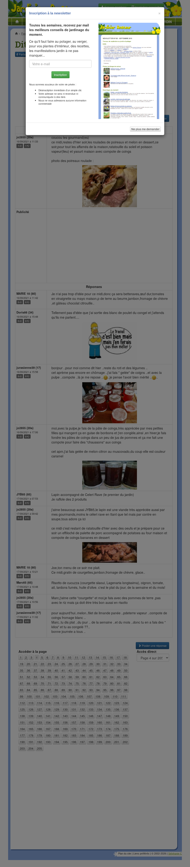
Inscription (60, 75)
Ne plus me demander (145, 129)
